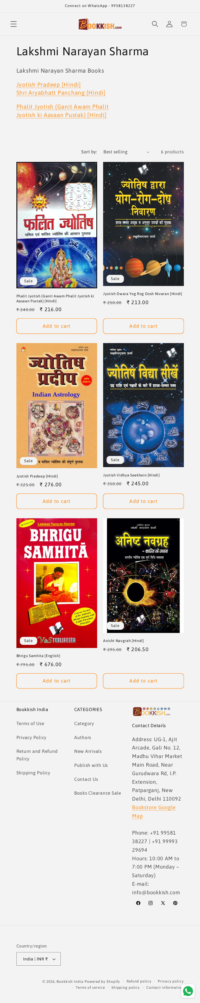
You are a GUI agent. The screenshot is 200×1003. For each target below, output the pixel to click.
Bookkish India (70, 981)
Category (84, 723)
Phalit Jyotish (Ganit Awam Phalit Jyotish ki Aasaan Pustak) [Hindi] (55, 298)
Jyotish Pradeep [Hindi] (48, 84)
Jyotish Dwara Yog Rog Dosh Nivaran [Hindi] (142, 294)
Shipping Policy (33, 772)
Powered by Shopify (102, 981)
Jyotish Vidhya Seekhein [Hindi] (131, 475)
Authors (82, 737)
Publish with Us (91, 765)
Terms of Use (30, 723)
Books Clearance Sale (97, 793)
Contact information (165, 987)
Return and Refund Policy (37, 755)
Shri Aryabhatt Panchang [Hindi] (61, 92)
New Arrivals (88, 751)
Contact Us (86, 779)
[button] (14, 24)
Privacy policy (171, 981)
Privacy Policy (31, 737)
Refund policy (139, 981)
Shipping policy (125, 987)
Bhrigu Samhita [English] (38, 656)
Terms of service (90, 987)
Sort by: (89, 151)
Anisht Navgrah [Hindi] (123, 641)
